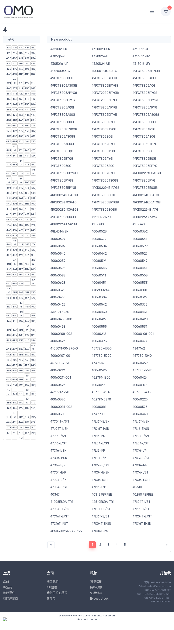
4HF (20, 155)
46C (20, 402)
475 (21, 83)
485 (8, 235)
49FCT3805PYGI (103, 122)
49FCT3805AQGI (62, 107)
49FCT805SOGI (102, 136)
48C (8, 315)
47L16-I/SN (58, 436)
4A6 (8, 244)
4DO (33, 130)
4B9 (8, 349)
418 (27, 164)
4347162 (138, 348)
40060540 (58, 253)
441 (27, 155)
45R (21, 98)
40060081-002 (61, 407)
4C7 (8, 150)
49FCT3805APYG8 (63, 93)
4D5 (33, 370)
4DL (14, 224)
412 (33, 63)
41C (9, 269)
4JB (21, 335)
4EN (8, 193)
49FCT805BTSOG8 (63, 129)
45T (8, 370)
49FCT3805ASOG (62, 115)
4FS (20, 249)
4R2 (33, 274)
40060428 (140, 319)
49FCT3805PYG (143, 180)
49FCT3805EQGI (144, 159)
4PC (14, 306)
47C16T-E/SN (141, 524)
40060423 (58, 385)
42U (14, 182)
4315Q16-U (140, 49)
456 (33, 120)
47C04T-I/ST (100, 531)
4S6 (14, 427)
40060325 (58, 290)
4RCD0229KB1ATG (145, 209)
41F (27, 198)
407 (27, 120)
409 (8, 130)
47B (27, 187)
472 (27, 136)
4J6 (14, 249)
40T (8, 329)
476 (21, 173)
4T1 (9, 427)
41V (33, 402)
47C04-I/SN (58, 458)
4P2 (15, 292)
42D (33, 249)
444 (14, 173)
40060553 (140, 275)
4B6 (8, 402)
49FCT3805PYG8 (144, 93)
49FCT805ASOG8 (62, 136)
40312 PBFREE (101, 494)
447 (33, 114)
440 (26, 98)
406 (33, 109)
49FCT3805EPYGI (63, 100)
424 (20, 141)
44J (8, 173)
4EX (33, 255)
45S (8, 359)
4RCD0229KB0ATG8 (146, 173)
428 (14, 114)
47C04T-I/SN (59, 421)
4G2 (26, 384)
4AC (26, 354)
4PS (14, 68)
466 (27, 141)
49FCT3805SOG (102, 166)
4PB (33, 182)
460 (8, 88)
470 (33, 150)
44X (8, 422)
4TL (15, 214)
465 (8, 109)
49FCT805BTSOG (103, 129)
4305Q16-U (58, 56)
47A (15, 230)
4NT (8, 263)
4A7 (33, 379)
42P (27, 230)
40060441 (139, 268)
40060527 (139, 253)
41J (15, 187)
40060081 (98, 407)
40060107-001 (60, 356)
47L (15, 63)
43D (33, 292)
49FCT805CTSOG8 (104, 180)
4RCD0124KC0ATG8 (64, 195)
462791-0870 (101, 399)
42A (27, 173)
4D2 (8, 335)
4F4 (14, 340)
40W (15, 148)
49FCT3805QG (60, 166)
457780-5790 (101, 356)
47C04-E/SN (100, 472)
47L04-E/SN (100, 443)
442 (33, 88)
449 (26, 249)
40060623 (58, 283)
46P (27, 359)
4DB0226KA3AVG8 (63, 224)
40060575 (139, 407)
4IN (33, 98)
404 (26, 125)
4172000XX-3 (60, 71)
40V (33, 315)
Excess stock (99, 598)
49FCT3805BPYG (144, 166)
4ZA (14, 329)
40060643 (99, 268)
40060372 (99, 239)
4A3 (33, 297)
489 (8, 219)
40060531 (139, 326)
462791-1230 (59, 312)
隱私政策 (96, 587)
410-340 (138, 224)
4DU (21, 365)
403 (21, 63)
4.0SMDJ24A (100, 290)
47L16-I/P (98, 450)
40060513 (98, 275)
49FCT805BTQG (61, 159)
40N (21, 370)
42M (26, 193)
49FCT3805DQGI (62, 122)
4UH (21, 384)
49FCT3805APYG (144, 107)
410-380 (97, 224)
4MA (33, 171)
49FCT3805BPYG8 (104, 85)
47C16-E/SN (100, 465)
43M (21, 304)
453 (26, 104)
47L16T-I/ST (140, 509)
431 (15, 47)
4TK (33, 244)
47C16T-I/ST (59, 524)
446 (27, 114)
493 (14, 283)
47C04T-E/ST (142, 516)
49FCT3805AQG (143, 85)
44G (21, 162)
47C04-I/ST (99, 480)
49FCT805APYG (143, 129)
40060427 (99, 319)
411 (33, 136)
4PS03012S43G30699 (66, 531)
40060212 (98, 334)
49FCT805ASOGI (62, 144)
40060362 (140, 231)
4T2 (33, 422)
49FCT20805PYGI (104, 100)
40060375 (139, 304)
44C (33, 365)
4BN (21, 416)
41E (27, 274)
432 (8, 47)
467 (15, 104)
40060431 (139, 312)
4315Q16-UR (141, 64)
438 (8, 297)
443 (21, 109)
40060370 (57, 399)
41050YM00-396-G (64, 348)
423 (8, 104)
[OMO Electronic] (18, 11)
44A (14, 155)
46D (8, 74)
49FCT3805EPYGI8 (146, 100)
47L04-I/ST (140, 443)
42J (33, 187)
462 (21, 58)
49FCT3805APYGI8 (146, 71)
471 (21, 283)
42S (14, 235)
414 (15, 93)
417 (27, 47)
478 (15, 109)
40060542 (99, 304)
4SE (20, 214)
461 (27, 130)
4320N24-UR (100, 64)
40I (15, 384)
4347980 (98, 414)
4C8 (26, 407)
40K (14, 370)
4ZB (8, 320)
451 (21, 104)
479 (21, 130)
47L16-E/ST (58, 443)
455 (21, 114)
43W (33, 262)
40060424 (140, 377)
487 (8, 120)
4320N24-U (99, 56)
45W (15, 242)
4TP (27, 208)
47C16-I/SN (58, 450)
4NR (21, 379)
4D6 (20, 329)
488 (21, 263)
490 (21, 255)
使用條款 (96, 593)
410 (27, 52)
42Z (8, 407)
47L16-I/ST (99, 436)
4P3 (14, 365)
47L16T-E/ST (100, 516)
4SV (21, 224)
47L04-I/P (98, 458)
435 (21, 136)
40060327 (139, 297)
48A (14, 208)
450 (26, 88)
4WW (9, 290)
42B (14, 393)
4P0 (33, 164)
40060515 (57, 246)
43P (8, 432)
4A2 (20, 292)
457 (27, 58)
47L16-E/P (98, 487)
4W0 (27, 327)
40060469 (140, 363)
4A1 (33, 219)
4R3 (8, 416)
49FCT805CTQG (61, 151)
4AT (15, 269)
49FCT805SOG (142, 151)
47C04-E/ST (141, 480)
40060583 (58, 275)
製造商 (7, 587)
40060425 (58, 304)
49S (21, 407)
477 (9, 164)
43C (26, 320)
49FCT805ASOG (143, 136)
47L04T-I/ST (141, 502)
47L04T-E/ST (101, 509)
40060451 (98, 283)
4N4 (14, 74)
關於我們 (53, 581)
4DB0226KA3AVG (144, 217)
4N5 (21, 74)
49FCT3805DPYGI (104, 115)
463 (20, 120)
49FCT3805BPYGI (63, 188)
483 (26, 68)
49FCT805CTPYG (144, 144)
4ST (14, 297)
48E (27, 244)
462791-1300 (100, 377)
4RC (33, 47)
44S (33, 193)
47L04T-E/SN (59, 509)
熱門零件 (9, 593)
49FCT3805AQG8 (144, 78)
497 (27, 335)
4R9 (26, 365)
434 (33, 58)
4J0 (14, 274)
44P (14, 320)
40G (27, 400)
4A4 (21, 422)
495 (33, 235)
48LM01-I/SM (59, 231)
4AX (26, 349)
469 (20, 68)
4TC (8, 208)
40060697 (57, 239)
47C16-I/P (139, 450)
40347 (55, 494)
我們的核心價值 (57, 593)
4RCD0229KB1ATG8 (105, 188)
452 (8, 98)
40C (33, 269)
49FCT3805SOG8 (144, 122)
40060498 (58, 326)
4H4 (26, 269)
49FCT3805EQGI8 (145, 188)
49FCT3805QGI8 (103, 195)
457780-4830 (142, 392)
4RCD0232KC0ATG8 (64, 209)
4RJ (14, 402)
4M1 (21, 427)
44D (8, 203)
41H (9, 198)
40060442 (99, 253)
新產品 (51, 598)
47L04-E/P (58, 480)
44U (33, 214)
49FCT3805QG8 (61, 78)
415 (33, 83)
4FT (27, 292)
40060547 (139, 261)
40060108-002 (61, 334)
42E (15, 359)
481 (9, 136)
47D (27, 283)
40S (14, 58)
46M (26, 427)
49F (8, 52)
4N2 (33, 74)
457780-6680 (142, 370)
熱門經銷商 (10, 598)
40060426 (58, 341)
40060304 (99, 297)
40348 (137, 487)
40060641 (139, 239)
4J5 (21, 340)
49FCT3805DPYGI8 (64, 173)
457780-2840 (101, 392)
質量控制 (96, 581)
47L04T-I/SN (59, 429)
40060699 (140, 246)
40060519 (98, 261)
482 (8, 114)
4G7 (20, 320)
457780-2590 (60, 363)
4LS (8, 340)
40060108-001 (143, 334)
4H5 (8, 379)
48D (33, 359)
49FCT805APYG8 (103, 173)
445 (26, 150)
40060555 (99, 326)
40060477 (139, 341)
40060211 (98, 385)
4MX (15, 81)
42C (27, 235)
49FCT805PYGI (102, 159)
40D (33, 306)
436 (14, 136)
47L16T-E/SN (100, 421)
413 (21, 125)
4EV (14, 335)
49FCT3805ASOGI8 (64, 85)
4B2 (20, 274)
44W (21, 180)
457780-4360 (101, 348)
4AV (8, 365)
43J (21, 219)
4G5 (15, 262)
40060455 (58, 297)
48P (14, 141)
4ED (20, 269)
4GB (15, 415)
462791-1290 (59, 392)
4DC (33, 354)
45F (33, 198)
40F (20, 198)
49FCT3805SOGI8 (104, 209)
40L (14, 315)
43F (14, 198)
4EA (14, 255)
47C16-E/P (58, 465)
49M (27, 377)
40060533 (140, 283)
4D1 (15, 120)
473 (21, 235)
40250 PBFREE (142, 494)
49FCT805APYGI (103, 144)
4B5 (21, 354)
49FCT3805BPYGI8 (105, 202)
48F (27, 422)
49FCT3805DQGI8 (63, 217)
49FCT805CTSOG (103, 151)
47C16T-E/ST (59, 516)
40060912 (57, 370)
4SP (14, 379)
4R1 (33, 407)
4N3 (26, 74)
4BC (8, 384)
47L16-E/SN (140, 429)
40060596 (99, 370)
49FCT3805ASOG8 (145, 115)
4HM (21, 313)
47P (21, 393)
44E (8, 249)
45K (20, 349)
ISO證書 (52, 587)
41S (21, 244)
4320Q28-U (58, 49)
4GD (9, 391)
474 (15, 88)
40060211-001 (60, 377)
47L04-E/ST (59, 487)
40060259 (58, 261)
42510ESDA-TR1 (102, 502)
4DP (33, 393)
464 (8, 93)
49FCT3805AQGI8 (104, 78)
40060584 (99, 246)
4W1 (8, 306)
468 (14, 98)
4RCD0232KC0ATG (63, 202)
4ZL (27, 315)
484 (33, 104)
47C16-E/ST (141, 458)
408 (26, 224)
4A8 (8, 354)
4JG (33, 281)
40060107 (139, 385)
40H (33, 432)
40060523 (99, 231)
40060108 (139, 290)
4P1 (21, 230)
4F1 (21, 432)
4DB (21, 52)
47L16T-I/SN (140, 421)
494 (14, 130)
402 (27, 63)
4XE (14, 349)
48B (14, 164)
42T (33, 329)
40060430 (99, 312)
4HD (8, 214)
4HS (26, 203)
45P (27, 306)
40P (8, 274)
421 (9, 83)
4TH (20, 150)
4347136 (97, 363)
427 (27, 214)
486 (8, 187)
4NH (33, 384)
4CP (33, 208)
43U (8, 283)
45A (33, 340)
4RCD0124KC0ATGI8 (146, 202)
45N (26, 432)
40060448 (140, 414)
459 (33, 93)
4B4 (33, 320)
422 (21, 93)
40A (33, 416)
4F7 (21, 359)
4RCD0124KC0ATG (104, 71)
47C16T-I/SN (100, 429)
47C (8, 63)
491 (27, 109)
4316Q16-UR (141, 56)
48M (27, 391)
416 (15, 52)
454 (26, 93)
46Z (8, 230)
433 (33, 141)
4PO (33, 335)
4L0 (33, 427)
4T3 (27, 416)
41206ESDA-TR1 (61, 502)
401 (9, 125)
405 (26, 182)
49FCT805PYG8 (61, 180)
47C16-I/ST (140, 472)
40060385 (58, 414)
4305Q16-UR (59, 64)
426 (15, 219)
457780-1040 (142, 356)
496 (33, 224)
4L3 (8, 255)
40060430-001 (61, 319)
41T (15, 432)
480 (14, 125)
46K (27, 370)
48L (33, 52)
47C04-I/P (139, 465)
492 (14, 193)
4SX (26, 297)
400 (8, 58)
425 (8, 68)
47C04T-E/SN (101, 524)
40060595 (58, 268)
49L (14, 422)
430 (21, 47)
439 (21, 297)
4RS (33, 68)
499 (26, 83)
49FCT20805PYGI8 (105, 93)
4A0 (8, 224)
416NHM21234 (101, 217)
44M (8, 180)
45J (21, 203)
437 (21, 193)
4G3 (33, 347)
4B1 (27, 255)
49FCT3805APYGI (104, 107)
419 (21, 88)
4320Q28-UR (100, 49)
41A (27, 340)
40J (33, 203)
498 (8, 141)
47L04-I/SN (140, 436)
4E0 (27, 263)
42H (33, 155)
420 (27, 219)
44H (8, 155)
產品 (6, 581)
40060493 (99, 341)
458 (21, 208)
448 (33, 230)
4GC (21, 439)
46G (14, 407)
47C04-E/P (58, 472)
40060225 (140, 399)
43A (14, 354)
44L (20, 187)
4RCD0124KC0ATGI (145, 195)
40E (14, 203)
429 (33, 125)
